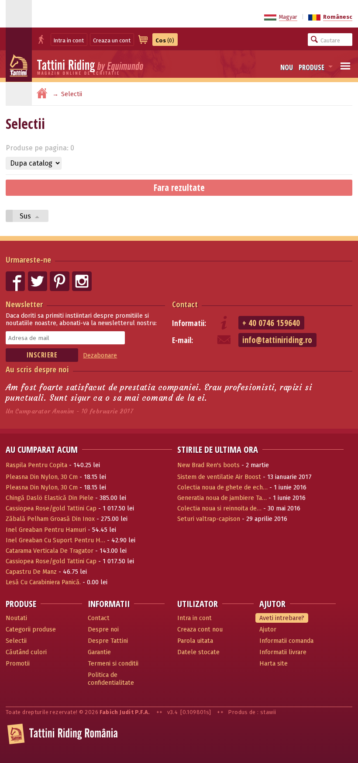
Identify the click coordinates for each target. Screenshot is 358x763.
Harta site (273, 663)
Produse (311, 67)
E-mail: (182, 340)
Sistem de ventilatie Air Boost (219, 477)
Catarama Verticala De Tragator (49, 551)
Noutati (16, 618)
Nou (286, 67)
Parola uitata (195, 641)
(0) (164, 40)
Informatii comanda (286, 641)
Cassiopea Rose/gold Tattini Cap (51, 508)
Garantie (99, 652)
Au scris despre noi (37, 369)
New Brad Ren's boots (208, 465)
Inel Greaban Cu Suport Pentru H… (55, 540)
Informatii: (189, 323)
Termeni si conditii (113, 663)
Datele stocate (198, 652)
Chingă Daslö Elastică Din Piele (49, 498)
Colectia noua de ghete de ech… (222, 487)
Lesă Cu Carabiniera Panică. (43, 582)
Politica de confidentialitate (111, 679)
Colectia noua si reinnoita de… (219, 508)
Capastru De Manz (31, 572)
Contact (185, 303)
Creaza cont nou (200, 629)
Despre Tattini (108, 641)
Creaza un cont (112, 40)
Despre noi (103, 629)
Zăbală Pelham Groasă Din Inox (50, 519)
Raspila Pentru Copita (36, 465)
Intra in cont (69, 40)
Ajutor (267, 629)
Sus (26, 216)
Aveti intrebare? (281, 618)
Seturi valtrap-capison (208, 519)
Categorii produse (31, 629)
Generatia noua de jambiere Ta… (222, 498)
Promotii (18, 663)
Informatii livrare (282, 652)
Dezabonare (100, 355)
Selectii (16, 641)
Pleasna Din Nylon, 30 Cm (42, 477)
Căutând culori (26, 652)
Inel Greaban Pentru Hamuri (46, 530)
